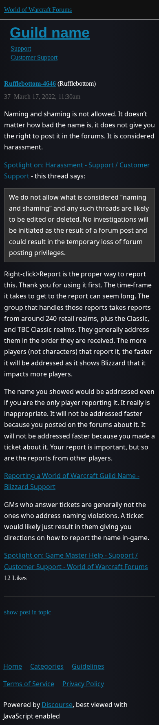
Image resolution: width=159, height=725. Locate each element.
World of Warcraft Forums (38, 9)
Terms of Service (28, 683)
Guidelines (88, 666)
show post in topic (27, 612)
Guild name (50, 32)
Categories (47, 666)
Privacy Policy (83, 683)
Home (12, 666)
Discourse (57, 704)
